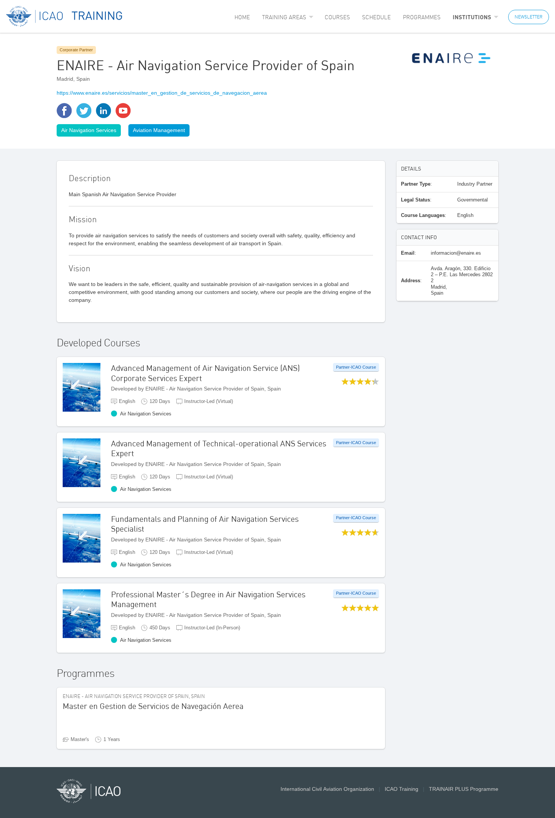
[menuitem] (242, 17)
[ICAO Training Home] (64, 16)
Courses (337, 17)
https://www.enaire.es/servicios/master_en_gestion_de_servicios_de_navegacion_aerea (162, 93)
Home (242, 17)
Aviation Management (159, 130)
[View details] (87, 387)
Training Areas (284, 17)
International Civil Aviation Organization (327, 789)
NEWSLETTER (529, 17)
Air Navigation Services (88, 130)
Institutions (472, 17)
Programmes (422, 17)
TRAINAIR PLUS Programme (463, 789)
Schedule (376, 17)
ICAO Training (401, 789)
